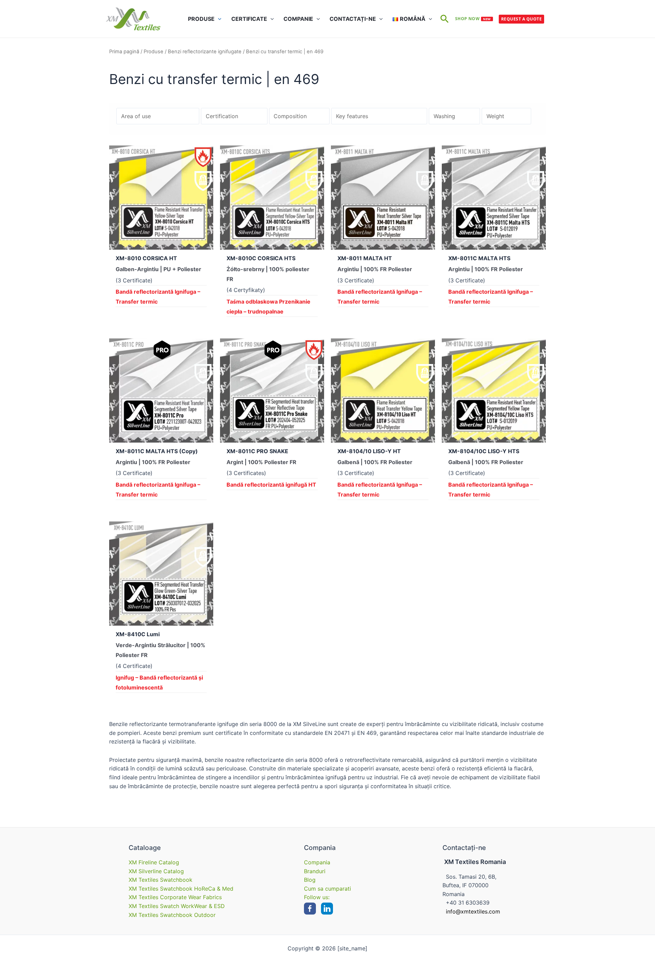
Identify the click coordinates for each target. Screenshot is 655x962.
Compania (317, 862)
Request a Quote (521, 19)
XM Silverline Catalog (156, 871)
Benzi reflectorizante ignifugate (205, 51)
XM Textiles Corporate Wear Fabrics (175, 897)
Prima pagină (124, 51)
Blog (310, 879)
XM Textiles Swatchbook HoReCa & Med (181, 888)
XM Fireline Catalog (154, 862)
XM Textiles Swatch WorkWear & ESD (177, 906)
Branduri (314, 871)
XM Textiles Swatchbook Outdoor (172, 914)
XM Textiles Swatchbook (160, 879)
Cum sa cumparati (327, 888)
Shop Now (473, 19)
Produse (153, 51)
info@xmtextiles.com (473, 911)
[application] (218, 18)
